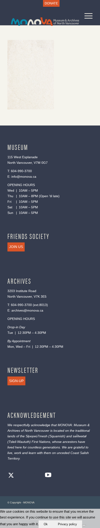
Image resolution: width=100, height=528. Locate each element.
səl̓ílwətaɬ (79, 436)
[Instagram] (29, 476)
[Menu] (86, 16)
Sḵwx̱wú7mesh (36, 436)
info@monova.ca (23, 176)
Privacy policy (67, 524)
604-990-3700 (21, 171)
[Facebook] (20, 476)
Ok (46, 524)
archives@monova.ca (27, 310)
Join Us (16, 247)
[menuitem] (51, 3)
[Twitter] (10, 476)
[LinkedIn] (38, 476)
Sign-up (16, 381)
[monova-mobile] (41, 16)
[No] (84, 525)
